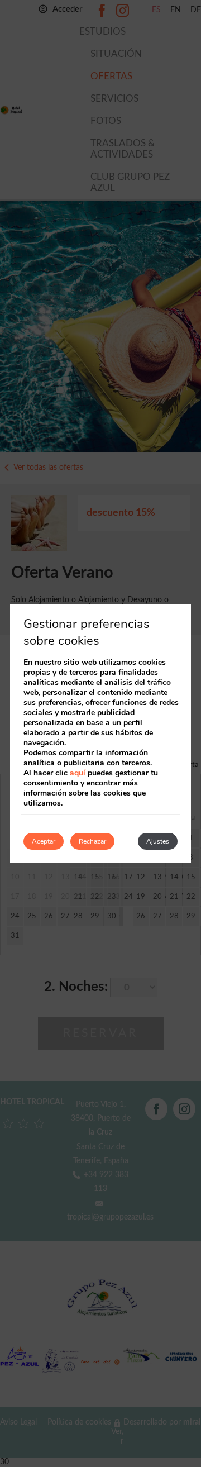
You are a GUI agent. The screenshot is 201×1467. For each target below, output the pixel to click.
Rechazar (92, 841)
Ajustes (157, 841)
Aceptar (43, 841)
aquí (77, 773)
